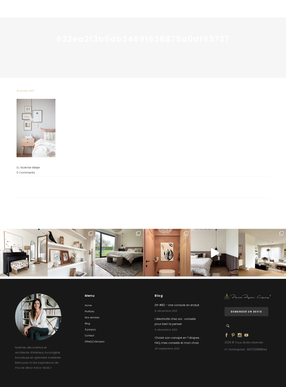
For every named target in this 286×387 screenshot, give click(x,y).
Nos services (92, 317)
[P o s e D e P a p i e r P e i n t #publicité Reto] (214, 252)
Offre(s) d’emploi (94, 341)
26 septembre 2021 (167, 348)
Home (88, 305)
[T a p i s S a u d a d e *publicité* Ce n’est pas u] (119, 252)
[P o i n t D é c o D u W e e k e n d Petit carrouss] (262, 252)
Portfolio (89, 311)
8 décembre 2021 (166, 311)
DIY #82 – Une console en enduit (177, 305)
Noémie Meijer (30, 167)
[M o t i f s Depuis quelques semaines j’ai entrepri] (24, 252)
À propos (90, 329)
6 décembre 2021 (166, 330)
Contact (89, 335)
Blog (87, 323)
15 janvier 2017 (25, 91)
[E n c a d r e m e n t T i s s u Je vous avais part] (71, 252)
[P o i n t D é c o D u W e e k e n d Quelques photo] (167, 252)
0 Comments (26, 173)
